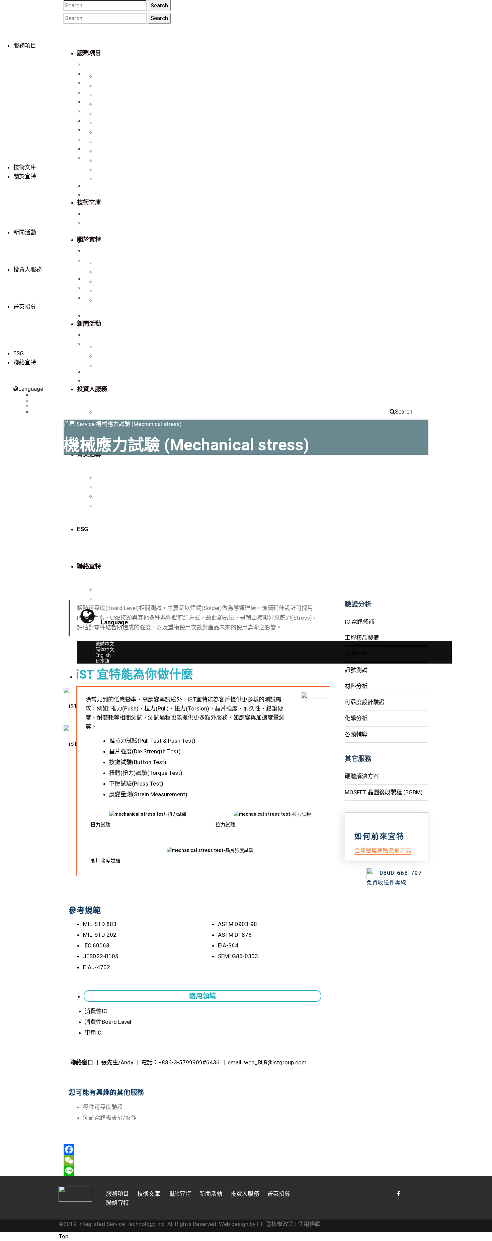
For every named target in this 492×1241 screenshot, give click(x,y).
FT (260, 1224)
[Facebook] (199, 1149)
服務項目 (24, 45)
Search (403, 411)
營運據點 (93, 371)
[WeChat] (199, 1160)
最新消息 (93, 241)
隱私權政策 (279, 1224)
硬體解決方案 (98, 148)
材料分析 (93, 102)
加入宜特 (93, 325)
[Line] (199, 1171)
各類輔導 (93, 130)
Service (85, 424)
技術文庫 (24, 167)
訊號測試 (93, 92)
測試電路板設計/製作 (110, 1117)
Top (63, 1236)
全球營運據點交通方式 (382, 850)
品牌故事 (93, 185)
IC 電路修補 (95, 64)
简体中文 (41, 400)
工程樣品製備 (98, 73)
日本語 (39, 412)
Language (30, 388)
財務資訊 (93, 279)
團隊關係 (93, 213)
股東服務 (93, 297)
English (39, 406)
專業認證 (93, 195)
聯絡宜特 (93, 223)
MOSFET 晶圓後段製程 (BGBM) (116, 158)
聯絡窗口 (93, 381)
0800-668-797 (401, 872)
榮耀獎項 (93, 204)
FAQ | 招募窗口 (99, 344)
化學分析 (93, 120)
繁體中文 (41, 394)
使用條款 (309, 1224)
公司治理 (93, 288)
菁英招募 (24, 306)
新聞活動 (24, 232)
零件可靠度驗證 (103, 1107)
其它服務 (93, 139)
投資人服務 (27, 269)
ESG (18, 353)
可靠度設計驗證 (100, 111)
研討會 (91, 260)
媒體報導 (93, 251)
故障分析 (93, 83)
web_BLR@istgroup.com (275, 1062)
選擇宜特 (93, 316)
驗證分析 (93, 55)
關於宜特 (24, 176)
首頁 (69, 424)
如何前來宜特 (98, 334)
